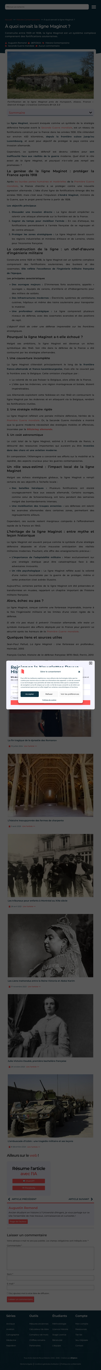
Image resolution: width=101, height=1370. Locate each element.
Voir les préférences (70, 694)
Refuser (49, 694)
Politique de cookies (49, 700)
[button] (79, 672)
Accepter (29, 694)
